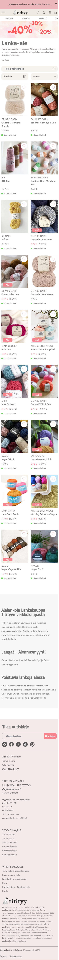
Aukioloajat (7, 810)
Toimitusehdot (8, 834)
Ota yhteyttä (8, 765)
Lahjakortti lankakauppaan (14, 879)
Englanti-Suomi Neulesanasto (16, 887)
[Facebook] (11, 744)
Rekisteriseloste (9, 850)
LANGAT (9, 18)
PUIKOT (42, 18)
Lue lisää (5, 60)
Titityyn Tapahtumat (11, 814)
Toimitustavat (8, 838)
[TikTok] (25, 744)
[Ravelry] (18, 744)
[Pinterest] (32, 744)
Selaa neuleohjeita (11, 875)
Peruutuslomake (9, 846)
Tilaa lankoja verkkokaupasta (16, 871)
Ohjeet (26, 18)
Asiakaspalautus (9, 842)
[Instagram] (4, 744)
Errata (5, 891)
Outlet (16, 693)
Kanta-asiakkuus (9, 854)
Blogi (4, 883)
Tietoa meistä (8, 760)
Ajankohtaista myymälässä (14, 818)
